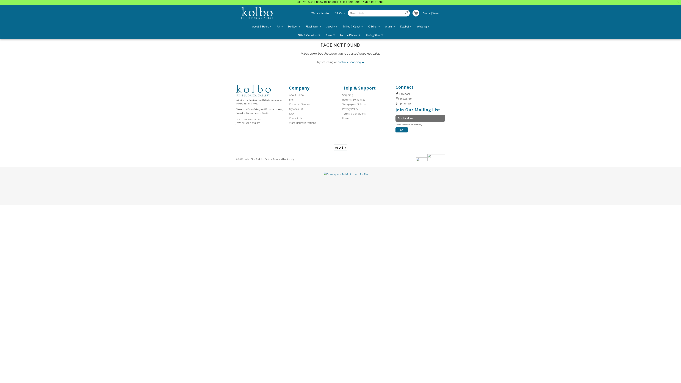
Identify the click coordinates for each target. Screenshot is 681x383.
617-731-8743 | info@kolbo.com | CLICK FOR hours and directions (340, 2)
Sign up (426, 13)
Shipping (347, 95)
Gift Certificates (248, 119)
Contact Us (295, 118)
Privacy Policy (350, 109)
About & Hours (262, 26)
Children (374, 26)
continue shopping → (351, 62)
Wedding (423, 26)
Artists (390, 26)
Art (280, 26)
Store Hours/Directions (302, 122)
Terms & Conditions (354, 113)
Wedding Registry (320, 13)
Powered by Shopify (283, 159)
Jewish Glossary (248, 123)
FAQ (291, 113)
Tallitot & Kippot (353, 26)
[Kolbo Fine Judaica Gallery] (257, 13)
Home (345, 118)
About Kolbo (296, 95)
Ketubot (406, 26)
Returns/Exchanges (353, 99)
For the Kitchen (350, 35)
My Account (296, 109)
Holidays (294, 26)
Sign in (435, 13)
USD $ (341, 147)
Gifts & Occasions (309, 35)
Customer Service (299, 104)
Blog (291, 99)
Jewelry (331, 26)
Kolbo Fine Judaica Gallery (258, 159)
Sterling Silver (374, 35)
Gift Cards (340, 13)
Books (330, 35)
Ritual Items (313, 26)
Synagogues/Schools (354, 104)
